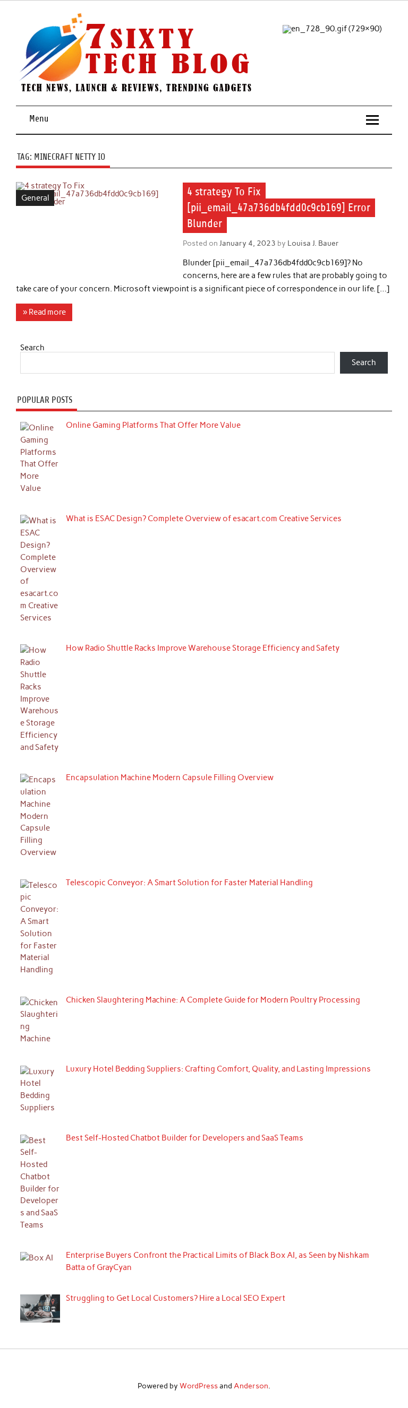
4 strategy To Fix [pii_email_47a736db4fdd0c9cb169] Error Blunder (278, 208)
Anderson (251, 1385)
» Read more (44, 312)
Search (32, 347)
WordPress (199, 1385)
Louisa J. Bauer (313, 243)
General (35, 198)
